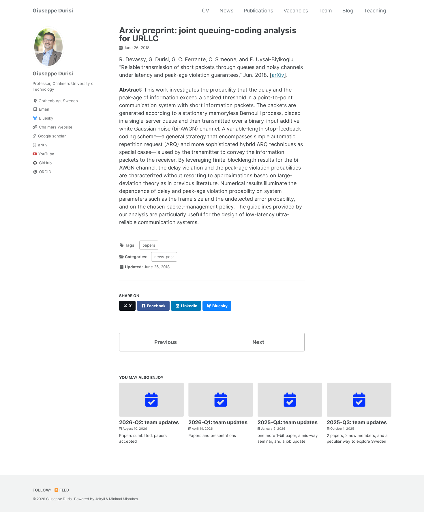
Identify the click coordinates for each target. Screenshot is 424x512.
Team (325, 11)
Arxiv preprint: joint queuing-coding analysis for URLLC (208, 34)
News (226, 11)
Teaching (375, 11)
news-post (164, 256)
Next (258, 342)
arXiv (278, 75)
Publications (258, 11)
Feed (64, 490)
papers (148, 245)
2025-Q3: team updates (357, 422)
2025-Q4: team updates (288, 422)
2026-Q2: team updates (149, 422)
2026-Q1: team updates (217, 422)
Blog (347, 11)
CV (205, 11)
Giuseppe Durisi (53, 11)
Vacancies (296, 11)
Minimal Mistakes (123, 499)
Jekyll (100, 499)
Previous (165, 342)
